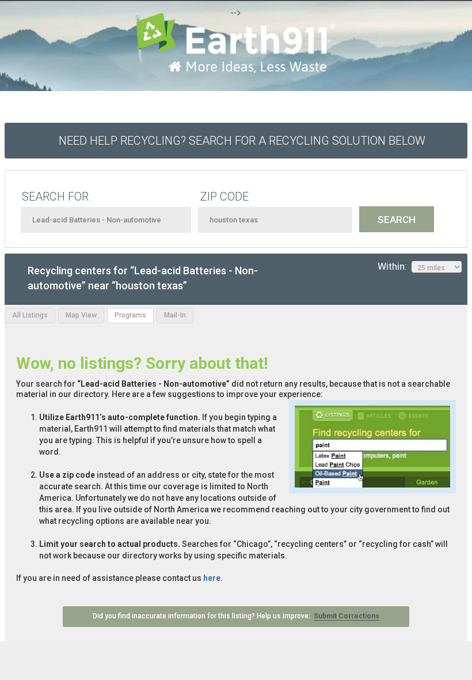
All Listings (30, 315)
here (211, 578)
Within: (395, 266)
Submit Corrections (346, 616)
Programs (130, 315)
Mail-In (175, 315)
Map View (81, 315)
